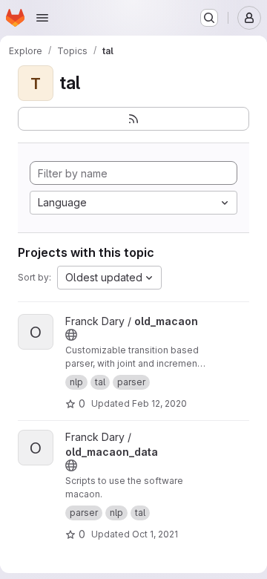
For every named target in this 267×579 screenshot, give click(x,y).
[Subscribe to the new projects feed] (133, 119)
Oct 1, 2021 (155, 534)
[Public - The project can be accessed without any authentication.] (71, 335)
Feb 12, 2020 (159, 403)
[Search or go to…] (209, 18)
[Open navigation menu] (42, 18)
